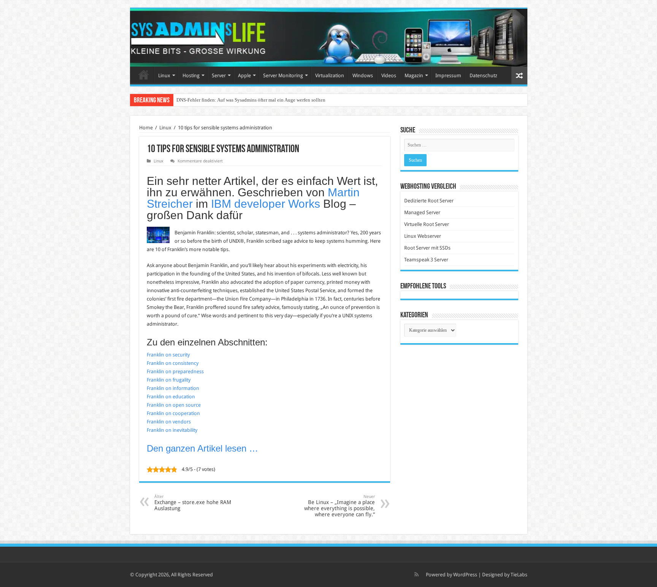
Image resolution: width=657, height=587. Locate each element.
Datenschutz (483, 75)
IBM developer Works (265, 203)
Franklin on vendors (169, 422)
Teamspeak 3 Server (426, 259)
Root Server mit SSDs (427, 248)
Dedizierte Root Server (429, 201)
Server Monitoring (283, 75)
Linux (164, 75)
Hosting (191, 75)
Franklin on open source (174, 405)
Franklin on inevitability (172, 430)
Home (144, 75)
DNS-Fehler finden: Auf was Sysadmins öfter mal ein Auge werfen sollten (250, 100)
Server (219, 75)
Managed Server (422, 212)
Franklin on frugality (168, 380)
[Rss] (416, 574)
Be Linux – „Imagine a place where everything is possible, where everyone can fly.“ (339, 505)
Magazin (414, 75)
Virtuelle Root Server (426, 224)
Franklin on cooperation (173, 413)
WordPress (465, 574)
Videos (388, 75)
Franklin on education (171, 396)
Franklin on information (173, 388)
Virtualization (329, 75)
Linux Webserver (422, 236)
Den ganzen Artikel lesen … (202, 448)
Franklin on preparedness (175, 371)
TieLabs (519, 574)
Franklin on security (168, 355)
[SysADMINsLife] (328, 38)
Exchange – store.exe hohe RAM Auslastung (192, 502)
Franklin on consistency (172, 363)
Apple (244, 75)
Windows (362, 75)
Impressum (448, 75)
